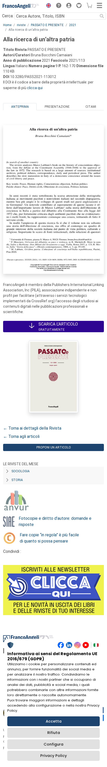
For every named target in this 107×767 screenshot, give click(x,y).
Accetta (54, 721)
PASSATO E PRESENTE (47, 25)
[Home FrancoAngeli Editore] (21, 6)
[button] (47, 6)
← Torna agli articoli (21, 436)
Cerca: (8, 15)
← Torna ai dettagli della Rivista (32, 428)
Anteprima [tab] (20, 107)
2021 (72, 25)
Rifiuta (53, 732)
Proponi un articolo (53, 447)
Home (7, 25)
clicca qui (35, 88)
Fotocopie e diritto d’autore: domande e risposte (55, 521)
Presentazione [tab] (57, 107)
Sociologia (20, 471)
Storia (17, 480)
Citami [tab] (90, 107)
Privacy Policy (53, 755)
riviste (21, 25)
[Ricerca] (102, 16)
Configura (53, 744)
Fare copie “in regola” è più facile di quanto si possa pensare (49, 538)
